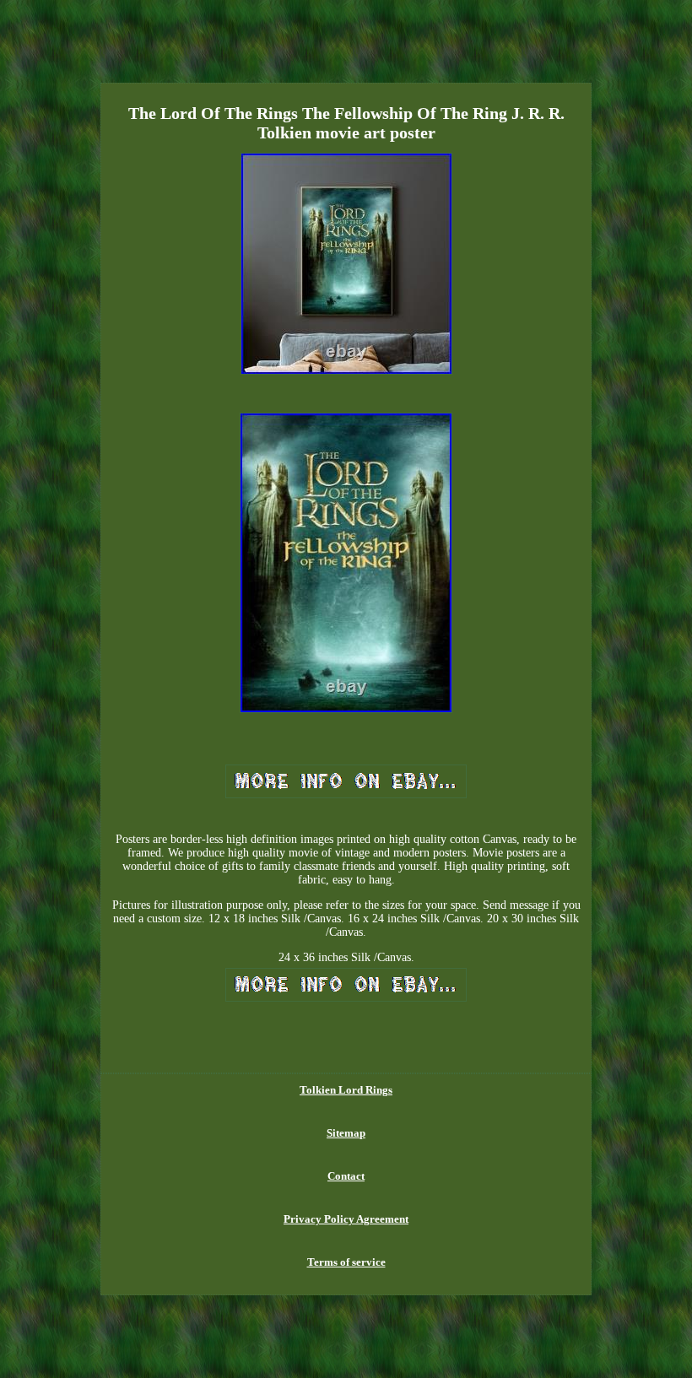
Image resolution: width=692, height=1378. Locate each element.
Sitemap (346, 1133)
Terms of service (346, 1262)
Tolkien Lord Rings (346, 1089)
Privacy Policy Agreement (346, 1219)
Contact (346, 1176)
